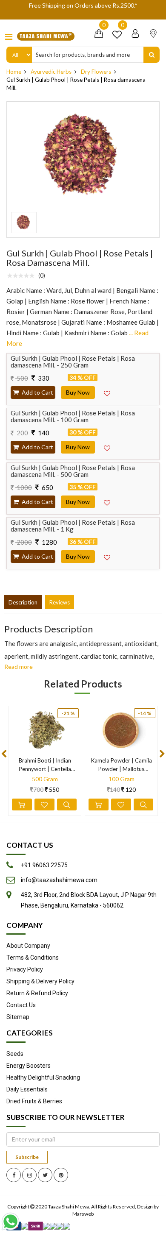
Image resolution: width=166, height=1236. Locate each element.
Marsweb (83, 1214)
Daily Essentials (27, 1089)
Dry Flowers (96, 71)
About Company (28, 945)
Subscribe (27, 1157)
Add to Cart (36, 392)
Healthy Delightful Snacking (43, 1077)
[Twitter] (45, 1175)
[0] (98, 35)
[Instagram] (29, 1175)
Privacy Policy (24, 969)
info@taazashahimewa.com (59, 880)
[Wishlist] (117, 35)
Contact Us (21, 1005)
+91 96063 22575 (44, 865)
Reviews (59, 602)
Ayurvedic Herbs (51, 71)
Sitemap (17, 1016)
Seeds (14, 1053)
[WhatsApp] (12, 1221)
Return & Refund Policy (37, 993)
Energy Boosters (28, 1065)
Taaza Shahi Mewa (68, 1206)
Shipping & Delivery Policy (40, 981)
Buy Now (78, 392)
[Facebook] (13, 1175)
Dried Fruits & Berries (34, 1101)
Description (23, 602)
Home (13, 71)
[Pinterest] (61, 1175)
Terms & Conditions (32, 957)
